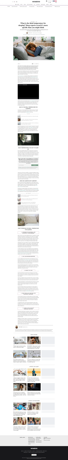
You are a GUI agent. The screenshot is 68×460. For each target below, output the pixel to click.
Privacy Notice (19, 167)
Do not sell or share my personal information (37, 452)
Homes (25, 4)
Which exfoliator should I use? (48, 6)
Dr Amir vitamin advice (31, 6)
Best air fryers (37, 439)
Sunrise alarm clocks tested (31, 439)
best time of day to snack (26, 259)
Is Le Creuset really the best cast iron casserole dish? (31, 441)
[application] (28, 92)
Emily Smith (30, 32)
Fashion (18, 4)
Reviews (47, 4)
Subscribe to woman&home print (47, 438)
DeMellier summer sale (57, 6)
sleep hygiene (31, 127)
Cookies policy (26, 452)
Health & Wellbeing (29, 4)
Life (34, 4)
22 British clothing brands (31, 442)
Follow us (34, 63)
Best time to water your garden (23, 6)
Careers (29, 452)
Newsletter (37, 63)
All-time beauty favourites (31, 438)
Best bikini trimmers (38, 438)
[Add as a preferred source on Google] (34, 455)
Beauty (21, 4)
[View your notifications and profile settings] (16, 1)
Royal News (38, 4)
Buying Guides (43, 4)
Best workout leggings (39, 440)
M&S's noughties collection (40, 6)
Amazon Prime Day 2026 (14, 6)
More (51, 4)
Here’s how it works (43, 34)
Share (19, 63)
